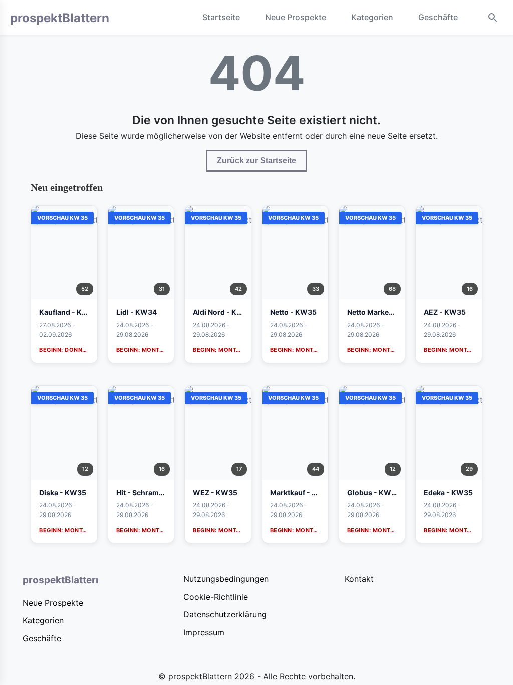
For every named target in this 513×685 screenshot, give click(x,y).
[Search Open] (493, 18)
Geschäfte (438, 17)
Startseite (221, 17)
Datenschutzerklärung (225, 614)
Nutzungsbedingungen (226, 579)
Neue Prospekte (295, 17)
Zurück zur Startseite (256, 160)
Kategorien (372, 17)
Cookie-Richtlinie (215, 597)
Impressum (203, 632)
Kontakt (359, 579)
